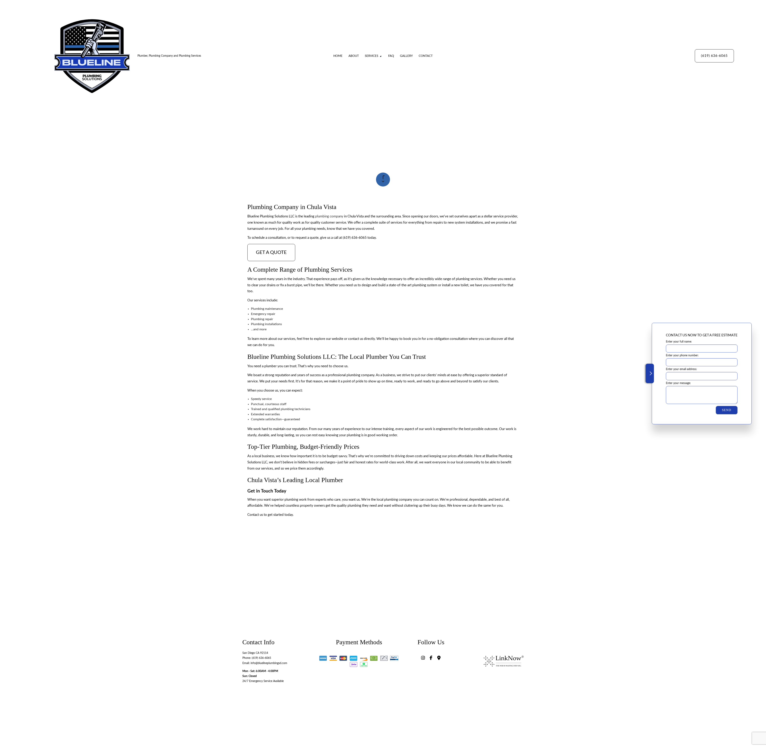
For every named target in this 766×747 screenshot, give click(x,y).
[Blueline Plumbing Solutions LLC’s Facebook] (431, 658)
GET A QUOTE (271, 252)
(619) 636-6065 (714, 55)
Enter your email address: (680, 369)
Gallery (406, 55)
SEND (725, 409)
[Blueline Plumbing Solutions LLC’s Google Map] (439, 658)
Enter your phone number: (681, 355)
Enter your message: (677, 383)
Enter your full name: (678, 341)
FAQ (391, 55)
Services (371, 55)
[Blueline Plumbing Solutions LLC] (92, 55)
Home (338, 55)
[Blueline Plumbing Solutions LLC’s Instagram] (423, 658)
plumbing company (329, 216)
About (353, 55)
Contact (426, 55)
